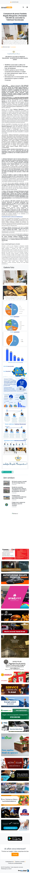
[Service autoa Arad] (15, 726)
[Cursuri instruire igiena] (15, 664)
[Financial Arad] (15, 825)
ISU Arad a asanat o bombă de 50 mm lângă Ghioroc (19, 482)
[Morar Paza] (15, 775)
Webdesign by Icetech (6, 868)
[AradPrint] (15, 597)
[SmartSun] (15, 701)
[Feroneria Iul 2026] (15, 554)
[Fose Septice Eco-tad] (15, 744)
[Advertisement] (15, 530)
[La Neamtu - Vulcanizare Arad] (15, 812)
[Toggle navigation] (27, 7)
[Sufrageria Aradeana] (15, 646)
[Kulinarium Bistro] (15, 800)
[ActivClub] (15, 763)
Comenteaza (7, 472)
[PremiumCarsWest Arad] (15, 579)
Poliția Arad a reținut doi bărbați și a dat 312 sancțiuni (18, 504)
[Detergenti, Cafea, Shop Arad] (15, 677)
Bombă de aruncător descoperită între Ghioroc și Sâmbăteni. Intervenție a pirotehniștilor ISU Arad (19, 489)
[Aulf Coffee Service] (15, 689)
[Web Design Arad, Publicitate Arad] (23, 870)
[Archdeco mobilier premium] (15, 788)
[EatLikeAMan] (15, 615)
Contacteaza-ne (9, 861)
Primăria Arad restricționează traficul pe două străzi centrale (19, 497)
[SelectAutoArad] (15, 628)
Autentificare (15, 2)
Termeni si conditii (19, 861)
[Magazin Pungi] (15, 714)
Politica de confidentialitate (15, 863)
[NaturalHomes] (15, 566)
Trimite (15, 854)
